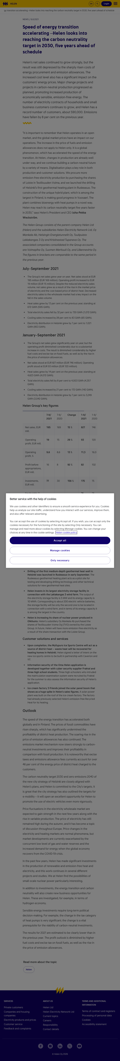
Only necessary (60, 560)
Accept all (60, 540)
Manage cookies (60, 550)
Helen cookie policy (66, 532)
